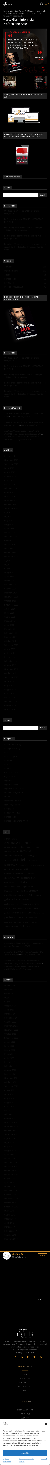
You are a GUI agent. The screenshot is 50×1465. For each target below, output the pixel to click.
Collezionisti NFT (11, 772)
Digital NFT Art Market (14, 788)
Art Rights (8, 752)
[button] (46, 1424)
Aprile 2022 (9, 528)
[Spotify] (28, 1357)
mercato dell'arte (30, 903)
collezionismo (10, 882)
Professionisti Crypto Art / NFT (17, 821)
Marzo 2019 (9, 657)
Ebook (7, 796)
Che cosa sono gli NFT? (20, 416)
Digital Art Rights (11, 890)
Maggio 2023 (10, 476)
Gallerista (25, 900)
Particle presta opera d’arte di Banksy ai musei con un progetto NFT (25, 237)
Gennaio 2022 (10, 540)
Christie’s (30, 873)
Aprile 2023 (9, 480)
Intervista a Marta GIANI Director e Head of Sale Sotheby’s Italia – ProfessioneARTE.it (24, 12)
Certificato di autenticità (13, 873)
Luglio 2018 (9, 681)
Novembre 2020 (11, 596)
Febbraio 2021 (10, 584)
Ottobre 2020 (10, 601)
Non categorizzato (12, 804)
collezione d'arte (29, 877)
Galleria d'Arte (34, 895)
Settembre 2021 (11, 556)
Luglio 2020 (9, 613)
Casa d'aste (23, 865)
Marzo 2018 (9, 697)
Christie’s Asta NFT (11, 878)
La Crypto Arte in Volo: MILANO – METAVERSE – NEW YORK (24, 220)
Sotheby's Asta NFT (11, 926)
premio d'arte (35, 912)
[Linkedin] (21, 1357)
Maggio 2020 (10, 621)
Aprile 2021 (9, 576)
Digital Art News (11, 784)
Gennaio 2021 (10, 588)
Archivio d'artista (10, 847)
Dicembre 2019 (10, 637)
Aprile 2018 (9, 693)
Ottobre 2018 (10, 673)
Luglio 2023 (9, 468)
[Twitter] (40, 1357)
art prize (7, 860)
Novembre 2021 (11, 548)
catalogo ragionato (37, 865)
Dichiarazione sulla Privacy (26, 1460)
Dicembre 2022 (10, 496)
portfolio (7, 913)
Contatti (44, 1459)
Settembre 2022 (11, 508)
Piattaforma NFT (32, 908)
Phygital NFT (9, 808)
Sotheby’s (25, 926)
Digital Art (8, 780)
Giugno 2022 (9, 520)
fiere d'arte (22, 895)
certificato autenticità (16, 869)
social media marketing (12, 922)
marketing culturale (11, 904)
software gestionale (30, 922)
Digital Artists (28, 886)
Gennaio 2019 (10, 665)
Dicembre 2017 (10, 709)
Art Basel (36, 847)
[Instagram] (15, 1357)
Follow (42, 1255)
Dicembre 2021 (10, 544)
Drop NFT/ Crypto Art (13, 792)
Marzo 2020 (9, 629)
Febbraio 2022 (10, 536)
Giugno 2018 (9, 685)
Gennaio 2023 (10, 492)
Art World (8, 760)
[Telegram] (34, 1357)
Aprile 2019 (9, 653)
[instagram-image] (10, 1269)
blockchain (10, 864)
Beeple (34, 860)
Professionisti (10, 817)
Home (5, 11)
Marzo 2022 (9, 532)
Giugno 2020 (9, 617)
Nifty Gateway (17, 908)
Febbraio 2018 (10, 701)
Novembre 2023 (11, 460)
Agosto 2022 (9, 512)
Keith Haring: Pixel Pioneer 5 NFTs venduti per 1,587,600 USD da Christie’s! (23, 228)
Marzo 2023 (9, 484)
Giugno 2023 (9, 472)
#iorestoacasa (10, 838)
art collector (9, 851)
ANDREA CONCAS (18, 843)
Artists (7, 764)
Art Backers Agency (12, 744)
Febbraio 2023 (10, 488)
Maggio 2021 (10, 572)
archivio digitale (25, 847)
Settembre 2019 (11, 645)
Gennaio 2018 (10, 705)
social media (33, 918)
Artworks (8, 768)
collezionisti (24, 882)
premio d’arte (19, 912)
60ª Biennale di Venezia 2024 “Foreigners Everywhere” (21, 212)
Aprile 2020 (9, 625)
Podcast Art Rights (12, 812)
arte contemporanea (13, 855)
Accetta (25, 1453)
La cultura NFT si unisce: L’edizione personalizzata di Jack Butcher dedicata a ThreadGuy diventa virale (25, 247)
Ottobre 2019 (10, 641)
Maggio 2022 (10, 524)
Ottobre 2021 (10, 552)
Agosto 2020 (9, 609)
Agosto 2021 (9, 560)
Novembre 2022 (11, 500)
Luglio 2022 (9, 516)
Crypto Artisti (9, 776)
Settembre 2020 (11, 605)
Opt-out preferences (7, 1460)
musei (7, 908)
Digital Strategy (29, 890)
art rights (21, 859)
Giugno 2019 (9, 649)
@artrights (17, 1254)
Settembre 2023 (11, 464)
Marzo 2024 (9, 456)
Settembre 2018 (11, 677)
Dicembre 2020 (10, 592)
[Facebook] (9, 1357)
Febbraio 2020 (10, 633)
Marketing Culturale (12, 800)
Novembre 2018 (11, 669)
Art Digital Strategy (12, 748)
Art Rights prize (10, 756)
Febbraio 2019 (10, 661)
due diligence (10, 895)
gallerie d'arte (12, 899)
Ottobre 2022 (10, 504)
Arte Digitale (31, 855)
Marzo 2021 (9, 580)
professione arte (15, 917)
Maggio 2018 (10, 689)
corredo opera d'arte (12, 887)
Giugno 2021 (9, 568)
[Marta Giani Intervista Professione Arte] (25, 73)
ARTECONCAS (24, 851)
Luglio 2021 (9, 564)
